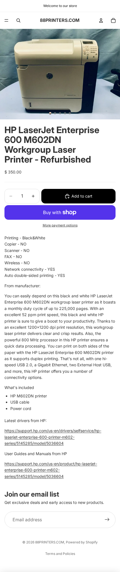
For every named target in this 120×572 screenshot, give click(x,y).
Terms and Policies (60, 554)
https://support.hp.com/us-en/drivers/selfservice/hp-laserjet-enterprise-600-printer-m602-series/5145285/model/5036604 (52, 437)
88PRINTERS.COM (49, 542)
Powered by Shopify (82, 542)
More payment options (60, 225)
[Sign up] (107, 520)
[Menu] (6, 20)
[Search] (18, 20)
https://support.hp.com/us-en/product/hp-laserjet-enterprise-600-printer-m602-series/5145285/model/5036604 (50, 470)
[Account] (101, 20)
